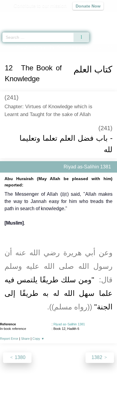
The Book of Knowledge (70, 47)
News (22, 375)
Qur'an (28, 16)
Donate (109, 375)
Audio (99, 16)
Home (7, 47)
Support (40, 375)
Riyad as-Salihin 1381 (69, 324)
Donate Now (88, 6)
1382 (98, 357)
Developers (65, 375)
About (6, 375)
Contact (89, 375)
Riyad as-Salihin (31, 47)
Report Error (9, 338)
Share (25, 338)
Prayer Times (75, 16)
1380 (20, 357)
